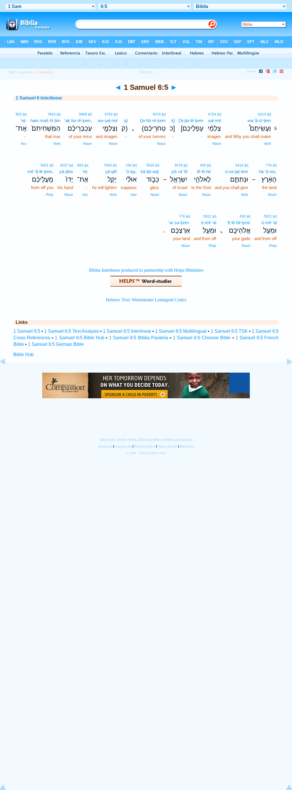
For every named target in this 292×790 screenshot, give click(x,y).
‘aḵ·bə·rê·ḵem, (78, 120)
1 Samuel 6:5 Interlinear (127, 331)
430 (203, 165)
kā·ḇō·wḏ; (150, 171)
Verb (267, 144)
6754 (212, 114)
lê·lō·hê (204, 171)
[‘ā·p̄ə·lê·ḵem (191, 120)
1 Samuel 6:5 (26, 331)
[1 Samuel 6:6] (285, 374)
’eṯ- (24, 120)
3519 (150, 165)
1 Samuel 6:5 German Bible (56, 344)
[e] (269, 114)
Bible (12, 72)
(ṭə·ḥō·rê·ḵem (153, 120)
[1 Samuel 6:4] (7, 374)
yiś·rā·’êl (179, 171)
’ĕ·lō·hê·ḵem (238, 222)
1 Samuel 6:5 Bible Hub (79, 337)
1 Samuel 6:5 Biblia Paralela (138, 337)
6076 (157, 114)
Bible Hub (23, 354)
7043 (108, 165)
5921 (44, 165)
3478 (178, 165)
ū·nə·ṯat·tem (236, 171)
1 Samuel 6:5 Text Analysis (71, 331)
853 (19, 114)
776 (269, 165)
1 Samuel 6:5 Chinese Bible (202, 337)
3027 (64, 165)
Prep (49, 195)
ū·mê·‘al (269, 222)
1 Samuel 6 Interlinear (39, 98)
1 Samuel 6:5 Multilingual (180, 331)
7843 (52, 114)
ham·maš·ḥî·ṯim (45, 120)
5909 (83, 114)
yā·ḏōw (66, 171)
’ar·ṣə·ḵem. (179, 222)
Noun (216, 144)
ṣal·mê (214, 120)
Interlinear (26, 72)
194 (129, 165)
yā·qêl (111, 171)
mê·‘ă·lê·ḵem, (40, 171)
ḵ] (173, 120)
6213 (262, 114)
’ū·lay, (131, 171)
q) (126, 120)
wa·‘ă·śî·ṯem (259, 120)
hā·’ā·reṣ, (268, 171)
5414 (239, 165)
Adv (134, 195)
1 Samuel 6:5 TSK (229, 331)
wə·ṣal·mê (107, 120)
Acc (24, 144)
